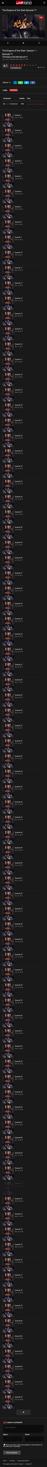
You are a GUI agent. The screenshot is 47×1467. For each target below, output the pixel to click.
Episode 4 (18, 161)
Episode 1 (18, 115)
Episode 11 (18, 268)
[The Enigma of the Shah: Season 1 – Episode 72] (39, 43)
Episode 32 (18, 588)
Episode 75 (18, 1245)
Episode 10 (18, 253)
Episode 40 (18, 710)
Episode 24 (18, 466)
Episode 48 (18, 833)
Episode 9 (18, 237)
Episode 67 (18, 1122)
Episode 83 (18, 1351)
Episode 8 (18, 222)
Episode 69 (18, 1153)
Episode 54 (18, 924)
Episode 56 (18, 955)
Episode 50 (18, 863)
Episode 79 (18, 1306)
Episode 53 (18, 909)
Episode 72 (18, 1199)
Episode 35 (18, 634)
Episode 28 (18, 527)
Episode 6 (18, 192)
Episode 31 (18, 573)
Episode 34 (18, 619)
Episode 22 (18, 436)
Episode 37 (18, 665)
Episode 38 (18, 680)
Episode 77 (18, 1275)
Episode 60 (18, 1016)
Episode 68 (18, 1138)
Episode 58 (18, 985)
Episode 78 (18, 1290)
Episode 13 (18, 298)
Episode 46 (18, 802)
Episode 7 (18, 207)
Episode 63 (18, 1061)
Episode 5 (18, 176)
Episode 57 (18, 970)
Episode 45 (18, 787)
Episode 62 (18, 1046)
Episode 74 (18, 1229)
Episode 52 (18, 894)
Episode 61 (18, 1031)
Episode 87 (18, 1397)
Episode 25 (18, 482)
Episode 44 (18, 772)
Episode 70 (18, 1168)
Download (14, 90)
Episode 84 (18, 1367)
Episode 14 (18, 314)
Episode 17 (18, 360)
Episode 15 (18, 329)
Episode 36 (18, 649)
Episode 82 (18, 1336)
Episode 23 (18, 451)
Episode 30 (18, 558)
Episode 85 (18, 1382)
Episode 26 (18, 497)
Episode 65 (18, 1092)
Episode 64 (18, 1077)
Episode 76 (18, 1260)
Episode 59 (18, 1000)
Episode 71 (18, 1184)
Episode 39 (18, 695)
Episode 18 (18, 375)
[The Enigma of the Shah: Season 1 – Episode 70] (8, 43)
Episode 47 (18, 817)
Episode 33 (18, 604)
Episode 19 (18, 390)
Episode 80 (18, 1321)
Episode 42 (18, 741)
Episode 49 (18, 848)
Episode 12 (18, 283)
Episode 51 (18, 878)
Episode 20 (18, 405)
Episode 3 (18, 146)
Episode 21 (18, 420)
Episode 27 (18, 512)
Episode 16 (18, 344)
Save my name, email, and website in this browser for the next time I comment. (22, 1446)
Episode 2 (18, 130)
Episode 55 (18, 939)
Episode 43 (18, 756)
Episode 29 (18, 543)
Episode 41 (18, 726)
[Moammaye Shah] (23, 43)
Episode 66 (18, 1107)
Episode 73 (18, 1214)
